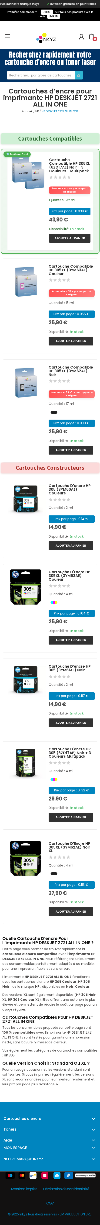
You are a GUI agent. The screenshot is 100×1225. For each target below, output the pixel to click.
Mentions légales (24, 1189)
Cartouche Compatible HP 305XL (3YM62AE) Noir (71, 371)
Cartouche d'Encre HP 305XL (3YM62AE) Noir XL (69, 847)
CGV (50, 1203)
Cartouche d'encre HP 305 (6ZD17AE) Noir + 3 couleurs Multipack (70, 752)
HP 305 (9, 1055)
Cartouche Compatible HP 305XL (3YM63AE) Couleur (71, 270)
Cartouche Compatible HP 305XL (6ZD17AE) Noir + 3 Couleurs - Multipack (69, 165)
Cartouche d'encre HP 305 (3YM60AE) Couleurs (70, 489)
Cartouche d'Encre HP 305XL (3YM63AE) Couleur (69, 575)
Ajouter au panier (69, 238)
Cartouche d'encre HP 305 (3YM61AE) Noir (70, 668)
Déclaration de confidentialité (66, 1189)
